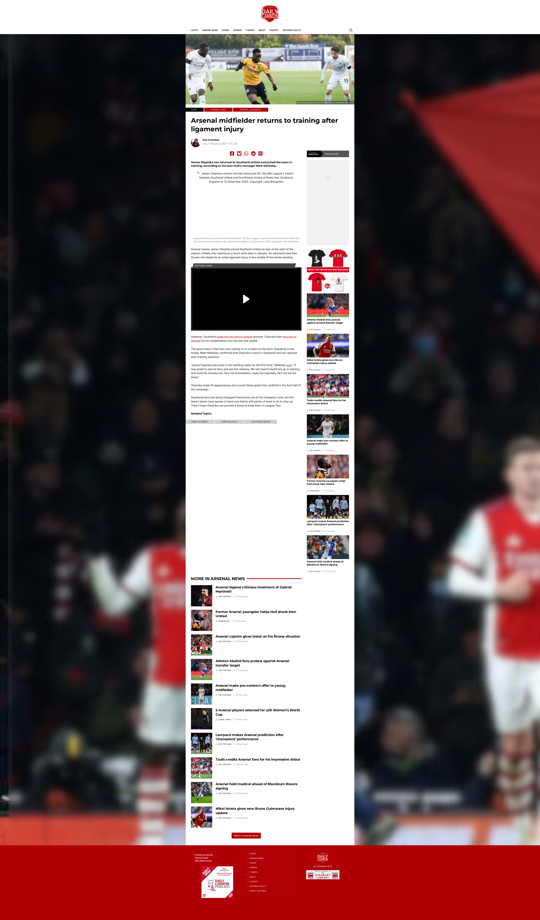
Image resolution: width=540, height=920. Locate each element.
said (289, 365)
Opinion (237, 30)
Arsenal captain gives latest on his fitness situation (258, 636)
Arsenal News (210, 30)
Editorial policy (292, 30)
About (261, 30)
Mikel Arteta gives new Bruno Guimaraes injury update (324, 361)
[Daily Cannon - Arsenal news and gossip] (270, 13)
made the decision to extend (234, 336)
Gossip (225, 30)
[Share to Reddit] (253, 153)
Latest (194, 30)
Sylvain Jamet (224, 719)
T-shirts (250, 30)
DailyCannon (224, 621)
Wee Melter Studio (203, 860)
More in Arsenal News (218, 578)
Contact (274, 30)
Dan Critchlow (211, 140)
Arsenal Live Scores (204, 854)
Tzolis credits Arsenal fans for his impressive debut (258, 759)
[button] (350, 30)
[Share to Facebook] (232, 153)
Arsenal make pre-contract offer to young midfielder (327, 442)
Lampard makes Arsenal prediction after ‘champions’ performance (250, 737)
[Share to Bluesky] (239, 153)
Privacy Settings (258, 891)
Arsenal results (201, 857)
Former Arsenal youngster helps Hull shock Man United (326, 482)
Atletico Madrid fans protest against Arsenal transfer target (325, 321)
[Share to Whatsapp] (246, 153)
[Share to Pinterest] (260, 153)
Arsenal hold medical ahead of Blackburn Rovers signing (325, 563)
